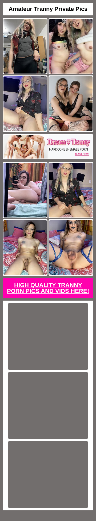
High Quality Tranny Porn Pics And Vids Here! (48, 288)
